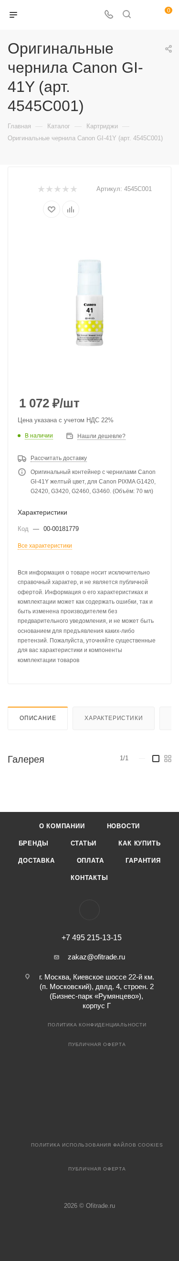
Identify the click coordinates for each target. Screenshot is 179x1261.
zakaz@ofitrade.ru (96, 957)
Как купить (139, 843)
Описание (38, 718)
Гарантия (143, 860)
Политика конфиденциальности (97, 1024)
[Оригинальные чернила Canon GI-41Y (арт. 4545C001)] (89, 301)
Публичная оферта (97, 1044)
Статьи (84, 843)
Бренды (34, 843)
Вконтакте (89, 910)
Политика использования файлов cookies (97, 1145)
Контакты (89, 877)
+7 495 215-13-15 (92, 938)
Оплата (90, 860)
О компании (62, 826)
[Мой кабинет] (144, 15)
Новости (123, 826)
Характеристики (113, 718)
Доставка (36, 860)
